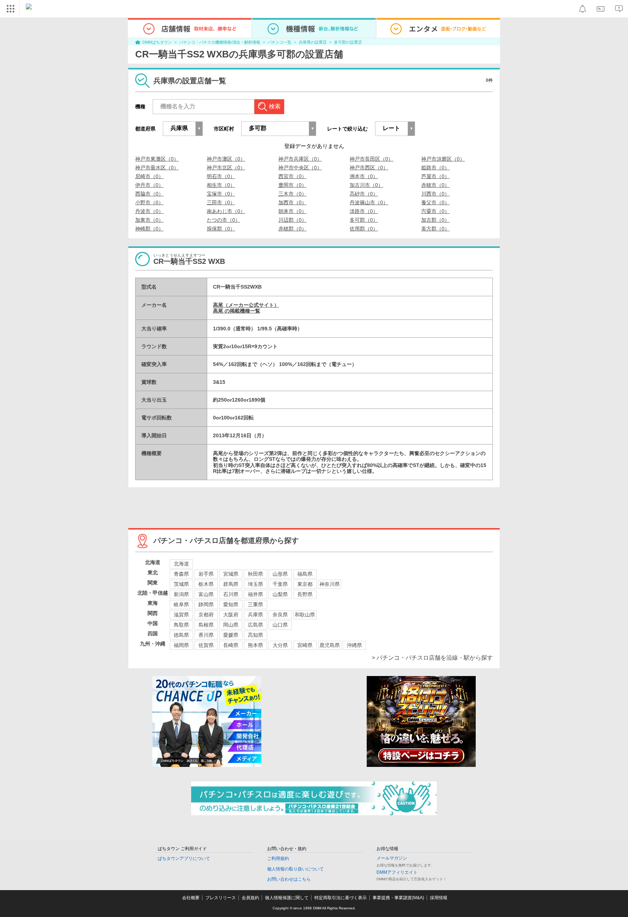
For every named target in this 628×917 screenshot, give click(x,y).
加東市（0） (149, 219)
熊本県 (255, 645)
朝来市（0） (292, 211)
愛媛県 (230, 635)
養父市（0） (435, 202)
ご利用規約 (278, 858)
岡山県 (230, 625)
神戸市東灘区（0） (157, 158)
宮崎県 (305, 645)
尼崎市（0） (149, 176)
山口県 (280, 625)
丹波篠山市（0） (369, 202)
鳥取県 (181, 625)
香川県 (206, 635)
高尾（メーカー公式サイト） (246, 305)
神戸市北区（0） (226, 167)
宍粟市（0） (435, 211)
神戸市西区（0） (369, 167)
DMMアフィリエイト (397, 872)
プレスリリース (220, 897)
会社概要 (191, 897)
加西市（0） (292, 202)
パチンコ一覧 (279, 42)
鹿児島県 (329, 645)
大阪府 (230, 615)
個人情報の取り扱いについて (295, 869)
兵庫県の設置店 (313, 42)
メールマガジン (392, 858)
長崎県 (230, 645)
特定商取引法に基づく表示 (340, 897)
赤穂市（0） (435, 185)
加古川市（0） (366, 185)
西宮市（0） (292, 176)
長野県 (305, 594)
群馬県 (230, 584)
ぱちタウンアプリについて (184, 858)
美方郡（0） (435, 228)
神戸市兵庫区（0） (300, 158)
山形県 (280, 574)
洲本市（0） (364, 176)
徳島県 (181, 635)
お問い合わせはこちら (289, 879)
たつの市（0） (223, 219)
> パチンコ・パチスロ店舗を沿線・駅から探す (432, 658)
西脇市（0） (149, 193)
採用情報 (438, 897)
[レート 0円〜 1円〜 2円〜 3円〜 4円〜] (395, 128)
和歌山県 (305, 615)
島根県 (206, 625)
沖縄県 (354, 645)
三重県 (255, 604)
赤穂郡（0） (292, 228)
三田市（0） (221, 202)
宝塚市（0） (221, 193)
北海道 (181, 564)
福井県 (255, 594)
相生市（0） (221, 185)
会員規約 (250, 897)
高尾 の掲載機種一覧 (236, 311)
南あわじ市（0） (226, 211)
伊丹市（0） (149, 185)
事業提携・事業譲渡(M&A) (398, 897)
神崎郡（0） (149, 228)
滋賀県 (181, 615)
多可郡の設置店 (348, 42)
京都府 (206, 615)
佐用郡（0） (364, 228)
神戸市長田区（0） (371, 158)
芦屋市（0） (435, 176)
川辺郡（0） (292, 219)
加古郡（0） (435, 219)
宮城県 (230, 574)
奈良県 (280, 615)
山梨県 (280, 594)
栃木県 (206, 584)
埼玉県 (255, 584)
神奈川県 (329, 584)
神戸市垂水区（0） (157, 167)
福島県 (305, 574)
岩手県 (206, 574)
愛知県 (230, 604)
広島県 (255, 625)
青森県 (181, 574)
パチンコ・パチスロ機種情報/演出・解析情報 (219, 42)
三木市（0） (292, 193)
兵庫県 (255, 615)
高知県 (255, 635)
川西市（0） (435, 193)
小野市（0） (149, 202)
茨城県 (181, 584)
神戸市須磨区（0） (443, 158)
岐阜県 (181, 604)
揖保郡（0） (221, 228)
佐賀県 (206, 645)
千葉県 (280, 584)
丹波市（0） (149, 211)
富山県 (206, 594)
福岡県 (181, 645)
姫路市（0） (435, 167)
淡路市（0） (364, 211)
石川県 (230, 594)
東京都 (305, 584)
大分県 (280, 645)
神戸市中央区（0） (300, 167)
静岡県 (206, 604)
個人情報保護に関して (287, 897)
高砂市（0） (364, 193)
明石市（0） (221, 176)
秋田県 (255, 574)
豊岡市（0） (292, 185)
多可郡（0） (364, 219)
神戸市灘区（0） (226, 158)
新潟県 (181, 594)
